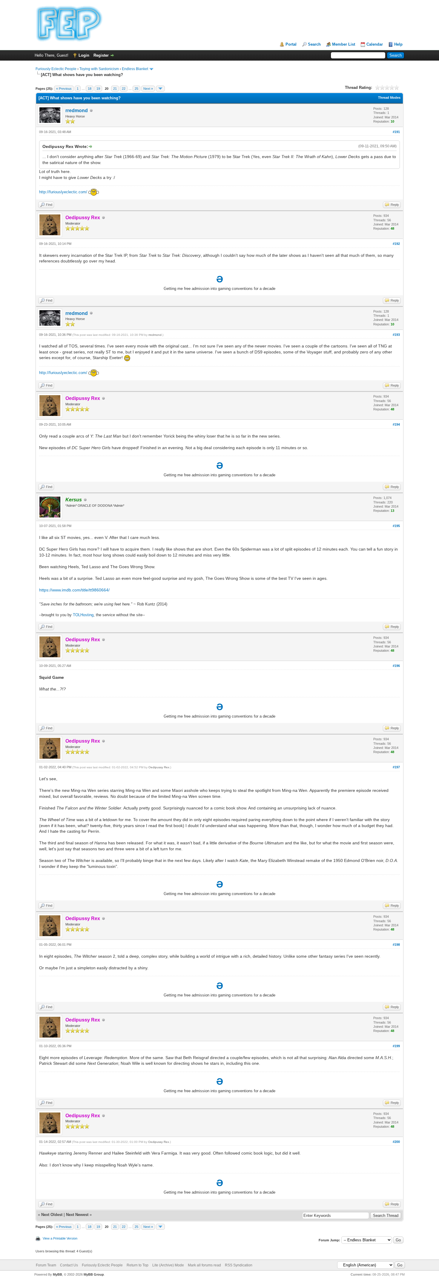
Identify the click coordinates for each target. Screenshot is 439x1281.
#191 (396, 132)
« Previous (64, 88)
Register (101, 55)
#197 (396, 767)
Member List (343, 44)
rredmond (76, 110)
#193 (396, 334)
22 (123, 88)
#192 (396, 243)
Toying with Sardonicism (99, 69)
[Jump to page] (160, 89)
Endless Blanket (135, 69)
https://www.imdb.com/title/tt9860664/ (74, 590)
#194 (396, 424)
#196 (396, 665)
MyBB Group (94, 1274)
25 (136, 88)
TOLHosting (83, 615)
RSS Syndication (238, 1265)
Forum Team (46, 1265)
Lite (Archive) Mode (168, 1265)
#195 (396, 526)
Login (84, 55)
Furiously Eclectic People (56, 69)
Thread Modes (389, 97)
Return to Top (137, 1265)
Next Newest (77, 1214)
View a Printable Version (60, 1238)
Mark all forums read (204, 1265)
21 (115, 88)
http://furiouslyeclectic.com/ (63, 192)
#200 (396, 1142)
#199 (396, 1046)
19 (98, 88)
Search (314, 44)
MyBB (57, 1274)
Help (398, 44)
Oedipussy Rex (158, 767)
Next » (148, 88)
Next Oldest (51, 1214)
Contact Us (69, 1265)
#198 (396, 944)
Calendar (374, 44)
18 (89, 88)
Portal (291, 44)
